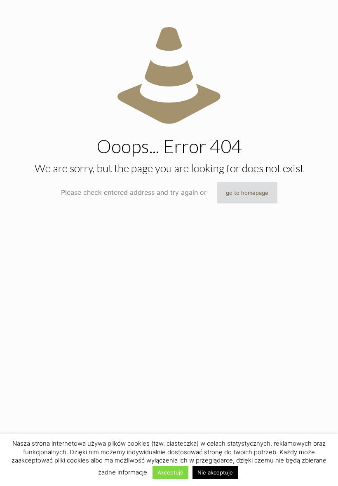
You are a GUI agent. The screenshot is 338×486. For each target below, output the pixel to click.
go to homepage (247, 192)
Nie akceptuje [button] (215, 472)
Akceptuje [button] (170, 472)
